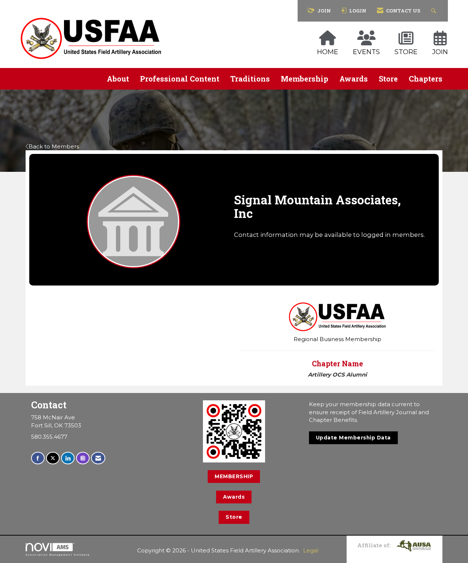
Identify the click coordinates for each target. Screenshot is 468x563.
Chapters (425, 78)
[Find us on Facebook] (38, 458)
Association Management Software (58, 554)
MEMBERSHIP (234, 476)
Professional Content (179, 78)
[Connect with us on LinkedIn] (68, 458)
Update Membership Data (353, 438)
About (118, 78)
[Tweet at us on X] (53, 458)
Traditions (250, 78)
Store (388, 78)
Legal (310, 550)
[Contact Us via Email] (98, 458)
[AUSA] (413, 545)
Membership (304, 78)
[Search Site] (435, 11)
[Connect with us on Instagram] (83, 458)
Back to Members (54, 146)
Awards (353, 78)
